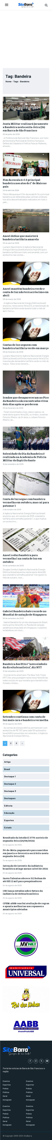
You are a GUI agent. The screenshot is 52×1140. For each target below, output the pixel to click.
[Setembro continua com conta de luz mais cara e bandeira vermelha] (26, 701)
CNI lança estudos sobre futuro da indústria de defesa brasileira (23, 892)
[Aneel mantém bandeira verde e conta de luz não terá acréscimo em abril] (26, 273)
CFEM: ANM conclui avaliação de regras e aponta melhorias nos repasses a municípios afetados (26, 906)
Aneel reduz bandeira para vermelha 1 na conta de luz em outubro (22, 558)
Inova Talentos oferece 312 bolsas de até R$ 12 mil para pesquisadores (24, 880)
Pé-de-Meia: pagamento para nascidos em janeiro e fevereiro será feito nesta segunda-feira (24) (25, 853)
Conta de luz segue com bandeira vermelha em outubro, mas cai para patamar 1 (26, 502)
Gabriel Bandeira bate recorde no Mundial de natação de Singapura (25, 612)
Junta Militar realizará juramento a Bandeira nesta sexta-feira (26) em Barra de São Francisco (25, 127)
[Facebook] (30, 1061)
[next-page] (22, 743)
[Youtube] (47, 1061)
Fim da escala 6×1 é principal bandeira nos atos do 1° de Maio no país (24, 183)
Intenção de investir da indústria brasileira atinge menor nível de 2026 (25, 867)
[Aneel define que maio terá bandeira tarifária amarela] (26, 220)
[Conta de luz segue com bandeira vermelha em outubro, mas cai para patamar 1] (26, 484)
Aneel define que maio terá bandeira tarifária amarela (21, 237)
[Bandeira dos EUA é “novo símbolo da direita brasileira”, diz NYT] (26, 648)
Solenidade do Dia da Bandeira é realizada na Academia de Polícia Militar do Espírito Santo (24, 457)
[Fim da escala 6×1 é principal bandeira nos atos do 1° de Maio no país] (26, 164)
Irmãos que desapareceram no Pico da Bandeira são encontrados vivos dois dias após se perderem (26, 401)
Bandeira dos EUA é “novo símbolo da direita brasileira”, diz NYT (25, 665)
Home (9, 81)
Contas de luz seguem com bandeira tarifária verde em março (26, 346)
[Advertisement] (26, 38)
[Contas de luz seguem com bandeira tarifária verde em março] (26, 329)
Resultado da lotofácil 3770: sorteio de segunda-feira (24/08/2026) (25, 839)
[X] (41, 1061)
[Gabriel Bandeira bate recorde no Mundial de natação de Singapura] (26, 596)
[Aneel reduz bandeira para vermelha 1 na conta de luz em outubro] (26, 540)
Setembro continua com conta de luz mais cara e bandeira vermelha (25, 718)
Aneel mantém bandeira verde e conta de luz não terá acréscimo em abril (26, 292)
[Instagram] (36, 1061)
